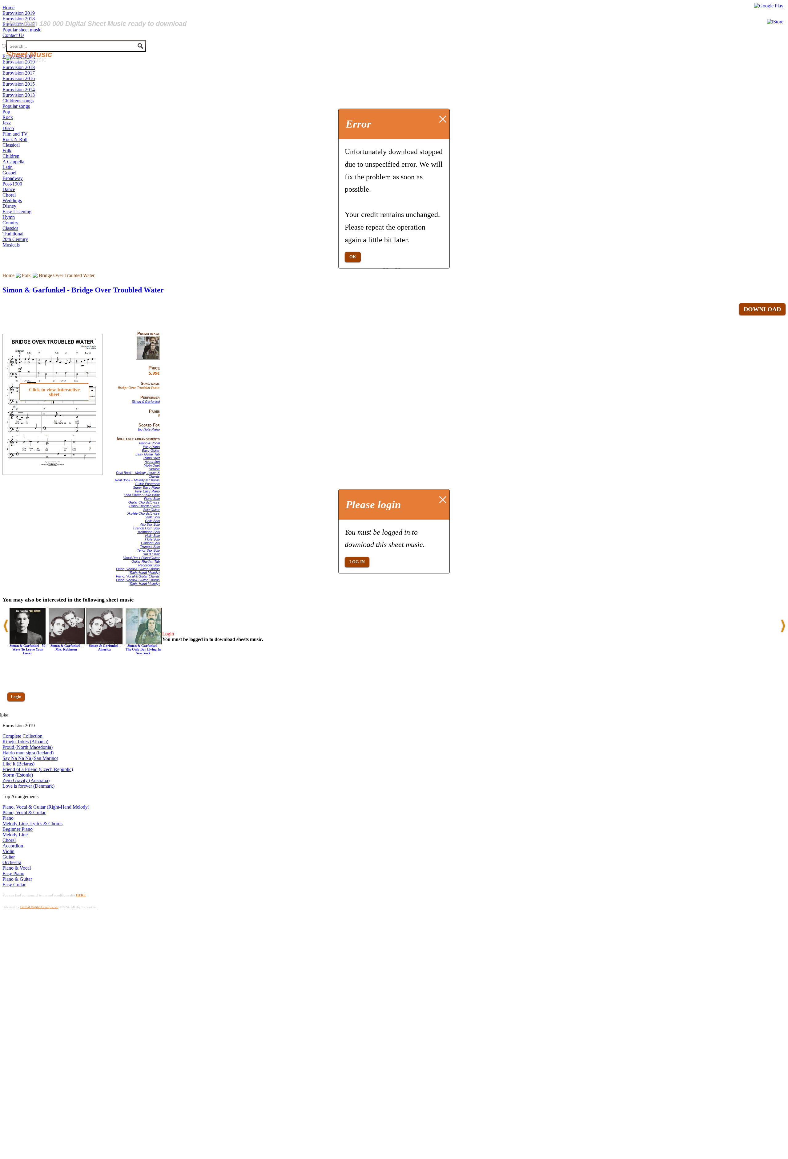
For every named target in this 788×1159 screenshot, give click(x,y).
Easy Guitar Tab (147, 454)
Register (18, 714)
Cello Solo (152, 521)
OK (352, 257)
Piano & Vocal (149, 443)
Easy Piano (151, 447)
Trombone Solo (148, 532)
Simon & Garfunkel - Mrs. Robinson (66, 647)
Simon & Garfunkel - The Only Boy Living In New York (143, 649)
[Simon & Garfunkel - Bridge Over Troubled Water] (148, 358)
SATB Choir (151, 554)
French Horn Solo (146, 528)
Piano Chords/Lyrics (144, 506)
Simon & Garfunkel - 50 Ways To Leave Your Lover (28, 649)
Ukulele (154, 469)
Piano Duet (151, 458)
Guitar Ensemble (147, 484)
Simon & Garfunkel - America (104, 647)
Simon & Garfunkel (146, 401)
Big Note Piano (149, 429)
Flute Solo (152, 539)
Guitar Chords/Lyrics (144, 502)
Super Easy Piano (146, 487)
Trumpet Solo (150, 547)
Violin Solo (152, 535)
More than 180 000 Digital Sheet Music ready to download (96, 23)
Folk (26, 275)
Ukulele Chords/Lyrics (143, 513)
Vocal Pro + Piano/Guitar (141, 558)
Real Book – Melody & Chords (137, 480)
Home (8, 275)
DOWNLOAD (762, 309)
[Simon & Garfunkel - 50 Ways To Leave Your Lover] (28, 642)
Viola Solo (152, 517)
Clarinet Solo (150, 543)
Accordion (152, 461)
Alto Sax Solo (150, 524)
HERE (81, 895)
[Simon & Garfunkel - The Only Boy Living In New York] (143, 642)
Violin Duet (152, 465)
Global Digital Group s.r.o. (39, 907)
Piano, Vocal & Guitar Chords (138, 576)
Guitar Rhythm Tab (145, 561)
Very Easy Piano (147, 491)
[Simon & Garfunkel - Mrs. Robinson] (66, 642)
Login (16, 696)
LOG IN (357, 562)
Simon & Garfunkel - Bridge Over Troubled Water (83, 290)
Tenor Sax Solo (148, 550)
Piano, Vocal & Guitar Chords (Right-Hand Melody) (138, 570)
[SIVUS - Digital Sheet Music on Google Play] (768, 5)
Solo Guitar (151, 510)
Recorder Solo (149, 565)
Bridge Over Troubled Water (66, 275)
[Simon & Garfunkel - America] (104, 642)
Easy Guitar (151, 450)
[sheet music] (26, 59)
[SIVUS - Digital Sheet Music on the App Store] (775, 21)
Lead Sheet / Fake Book (142, 495)
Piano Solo (152, 498)
